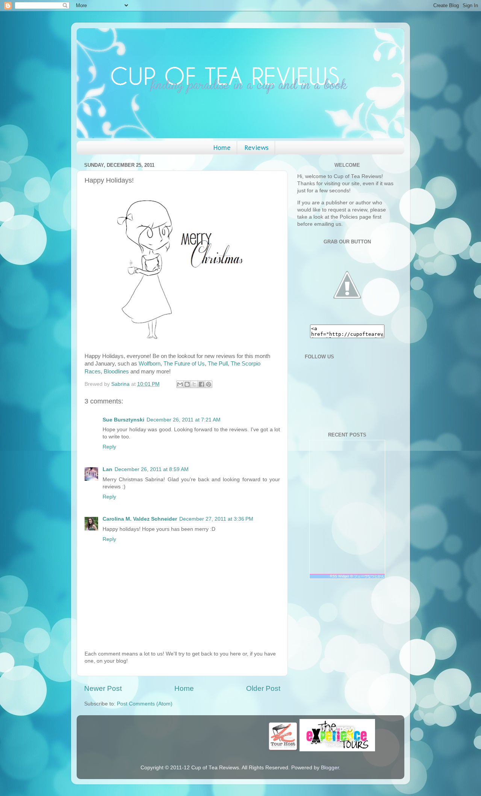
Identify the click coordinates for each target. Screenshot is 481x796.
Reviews (257, 147)
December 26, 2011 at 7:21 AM (184, 420)
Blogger (330, 767)
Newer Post (103, 688)
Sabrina (121, 384)
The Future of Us (184, 364)
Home (222, 147)
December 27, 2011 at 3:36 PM (216, 519)
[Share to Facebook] (201, 384)
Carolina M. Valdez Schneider (140, 519)
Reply (109, 447)
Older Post (263, 688)
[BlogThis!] (187, 384)
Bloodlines (116, 372)
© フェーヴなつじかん (367, 576)
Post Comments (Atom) (144, 704)
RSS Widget (339, 576)
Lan (107, 469)
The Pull (218, 364)
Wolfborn (149, 364)
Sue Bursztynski (123, 420)
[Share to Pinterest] (208, 384)
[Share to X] (194, 384)
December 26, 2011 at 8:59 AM (152, 469)
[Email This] (180, 384)
